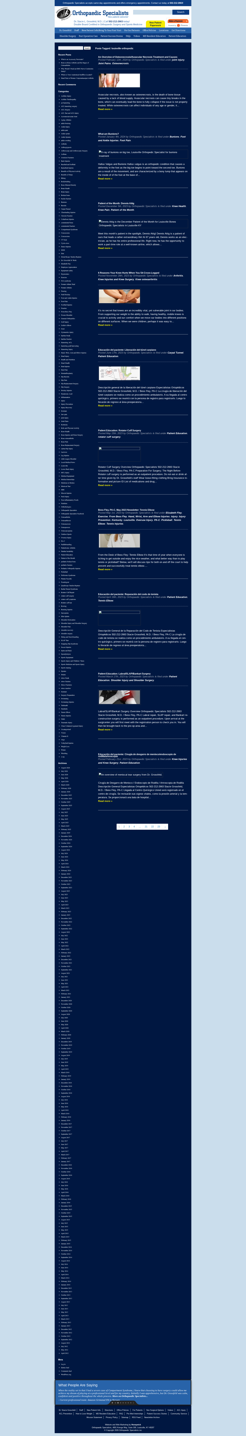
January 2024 (65, 874)
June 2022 (64, 939)
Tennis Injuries (114, 523)
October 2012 (65, 1336)
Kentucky (117, 520)
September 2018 (66, 1093)
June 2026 (64, 774)
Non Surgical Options (155, 1410)
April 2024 (64, 863)
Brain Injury (65, 192)
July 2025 (64, 812)
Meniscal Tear (65, 486)
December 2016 (66, 1165)
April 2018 (64, 1110)
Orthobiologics (66, 507)
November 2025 (66, 798)
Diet (62, 253)
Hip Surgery (65, 387)
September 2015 (66, 1216)
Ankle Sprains (66, 137)
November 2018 (66, 1086)
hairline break (65, 335)
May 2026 (64, 778)
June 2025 (64, 815)
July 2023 (64, 894)
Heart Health (65, 363)
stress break (65, 678)
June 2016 (64, 1185)
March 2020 (65, 1031)
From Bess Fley (118, 516)
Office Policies (149, 30)
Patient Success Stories (112, 36)
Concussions (65, 233)
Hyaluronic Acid (66, 394)
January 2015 (65, 1243)
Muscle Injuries (66, 493)
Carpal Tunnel (175, 352)
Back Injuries (65, 161)
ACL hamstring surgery (69, 106)
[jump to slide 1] (115, 1403)
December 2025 (66, 795)
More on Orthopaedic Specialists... (130, 1396)
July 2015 (64, 1223)
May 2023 (64, 901)
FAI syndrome (66, 281)
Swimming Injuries (67, 702)
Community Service (179, 1414)
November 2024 (66, 839)
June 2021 (64, 980)
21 (146, 826)
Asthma (63, 154)
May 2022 (64, 942)
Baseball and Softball (68, 164)
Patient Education (177, 36)
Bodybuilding (65, 181)
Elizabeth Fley (174, 512)
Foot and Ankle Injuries (69, 298)
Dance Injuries (66, 246)
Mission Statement (94, 1417)
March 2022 (65, 949)
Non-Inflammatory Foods (69, 500)
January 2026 (65, 791)
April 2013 (64, 1315)
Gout (62, 329)
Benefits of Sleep (67, 174)
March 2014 (65, 1278)
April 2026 (64, 781)
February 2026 (66, 788)
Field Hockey (65, 294)
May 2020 (64, 1024)
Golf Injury (65, 322)
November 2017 (66, 1127)
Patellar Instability (67, 551)
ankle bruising (66, 123)
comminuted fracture (68, 226)
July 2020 (64, 1017)
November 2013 (66, 1291)
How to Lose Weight (84, 1414)
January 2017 (65, 1161)
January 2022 (65, 956)
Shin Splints (65, 616)
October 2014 (65, 1254)
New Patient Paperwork (155, 24)
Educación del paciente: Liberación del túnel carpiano (127, 350)
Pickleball (166, 520)
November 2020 (66, 1004)
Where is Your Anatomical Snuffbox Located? (76, 74)
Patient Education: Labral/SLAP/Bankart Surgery (124, 673)
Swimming (64, 698)
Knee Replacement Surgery (70, 445)
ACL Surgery (65, 109)
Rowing (63, 606)
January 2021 (65, 997)
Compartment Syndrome (69, 229)
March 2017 (65, 1154)
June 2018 (64, 1103)
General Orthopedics (68, 318)
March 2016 (65, 1195)
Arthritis (178, 275)
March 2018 (65, 1113)
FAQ (121, 1414)
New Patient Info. (94, 1410)
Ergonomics (65, 274)
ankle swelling (66, 140)
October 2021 (65, 966)
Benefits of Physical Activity (70, 171)
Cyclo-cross (65, 243)
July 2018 (64, 1100)
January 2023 (65, 915)
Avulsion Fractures (67, 157)
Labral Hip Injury (67, 448)
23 (158, 826)
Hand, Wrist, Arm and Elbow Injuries (149, 516)
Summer (64, 691)
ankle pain (64, 130)
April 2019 (64, 1069)
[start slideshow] (110, 1403)
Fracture (64, 308)
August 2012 (65, 1343)
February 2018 (66, 1117)
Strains (63, 674)
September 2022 (66, 928)
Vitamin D (64, 736)
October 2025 (65, 802)
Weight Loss (65, 746)
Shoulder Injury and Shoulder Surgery (132, 680)
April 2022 (64, 946)
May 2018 (64, 1106)
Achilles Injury (66, 96)
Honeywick (136, 1425)
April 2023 (64, 904)
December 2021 (66, 959)
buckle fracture (66, 198)
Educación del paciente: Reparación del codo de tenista (128, 594)
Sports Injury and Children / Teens (72, 661)
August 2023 (65, 891)
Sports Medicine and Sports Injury (72, 664)
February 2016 (66, 1199)
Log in (63, 1364)
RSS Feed (136, 1417)
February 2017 (66, 1158)
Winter (63, 750)
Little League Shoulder (68, 459)
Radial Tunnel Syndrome (69, 589)
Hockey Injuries (66, 390)
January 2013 (65, 1326)
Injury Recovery (66, 407)
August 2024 (65, 850)
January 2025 (65, 833)
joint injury (178, 59)
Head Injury (65, 356)
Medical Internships (67, 479)
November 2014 (66, 1250)
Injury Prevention (67, 404)
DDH (63, 250)
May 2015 (64, 1230)
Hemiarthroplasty (67, 373)
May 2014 (64, 1271)
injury (174, 516)
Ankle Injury (65, 127)
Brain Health (65, 188)
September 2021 (66, 970)
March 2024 (65, 867)
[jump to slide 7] (130, 1403)
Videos (137, 36)
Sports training (66, 668)
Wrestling (64, 753)
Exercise (103, 516)
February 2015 (66, 1240)
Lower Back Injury (67, 469)
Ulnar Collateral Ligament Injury (72, 726)
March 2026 (65, 785)
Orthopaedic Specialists (69, 510)
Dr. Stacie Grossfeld (67, 1410)
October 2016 (65, 1172)
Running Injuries (66, 609)
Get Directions (178, 30)
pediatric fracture (66, 565)
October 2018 (65, 1089)
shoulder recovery (67, 630)
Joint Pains (104, 63)
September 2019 (66, 1052)
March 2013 (65, 1319)
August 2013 (65, 1302)
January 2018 (65, 1120)
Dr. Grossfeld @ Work (68, 260)
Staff (76, 30)
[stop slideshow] (136, 1403)
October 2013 (65, 1295)
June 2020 (64, 1021)
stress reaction (66, 688)
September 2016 (66, 1175)
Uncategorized (66, 729)
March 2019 (65, 1072)
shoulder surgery (66, 633)
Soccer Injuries (66, 647)
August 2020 (65, 1014)
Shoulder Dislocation (68, 620)
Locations (164, 30)
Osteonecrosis (120, 63)
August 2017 (65, 1137)
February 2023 (66, 911)
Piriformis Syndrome (68, 575)
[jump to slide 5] (125, 1403)
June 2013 (64, 1308)
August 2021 (65, 973)
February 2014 (66, 1281)
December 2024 (66, 836)
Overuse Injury (144, 520)
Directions (109, 1410)
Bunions (174, 136)
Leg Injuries (65, 455)
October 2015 (65, 1213)
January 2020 (65, 1038)
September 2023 (66, 887)
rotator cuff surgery (109, 437)
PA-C (157, 520)
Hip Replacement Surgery (69, 383)
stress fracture (65, 681)
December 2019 (66, 1041)
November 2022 (66, 922)
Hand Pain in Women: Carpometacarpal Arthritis (77, 78)
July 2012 (64, 1346)
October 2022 (65, 925)
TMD (63, 719)
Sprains (63, 671)
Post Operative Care (88, 36)
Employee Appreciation (69, 267)
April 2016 (64, 1192)
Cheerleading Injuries (68, 212)
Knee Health (179, 206)
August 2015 (65, 1219)
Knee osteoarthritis (146, 279)
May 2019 (64, 1065)
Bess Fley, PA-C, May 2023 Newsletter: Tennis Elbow (126, 510)
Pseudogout (65, 582)
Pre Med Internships (135, 1414)
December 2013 (66, 1288)
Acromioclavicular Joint (69, 116)
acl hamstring (65, 103)
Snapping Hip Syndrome (69, 644)
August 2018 (65, 1096)
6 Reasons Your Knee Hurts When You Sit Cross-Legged (128, 273)
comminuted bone (67, 222)
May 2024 (64, 860)
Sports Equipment (67, 657)
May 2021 (64, 983)
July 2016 (64, 1182)
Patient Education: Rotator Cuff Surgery (119, 430)
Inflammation (65, 397)
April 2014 (64, 1274)
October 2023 (65, 884)
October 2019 (65, 1048)
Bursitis (63, 205)
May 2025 (64, 819)
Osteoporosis (65, 527)
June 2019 (64, 1062)
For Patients (138, 1410)
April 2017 (64, 1151)
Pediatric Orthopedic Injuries (70, 568)
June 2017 (64, 1144)
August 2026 (65, 768)
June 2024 (64, 857)
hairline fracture (66, 339)
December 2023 (66, 877)
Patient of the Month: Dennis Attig (116, 203)
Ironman (64, 411)
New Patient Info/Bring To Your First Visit (101, 30)
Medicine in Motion (67, 483)
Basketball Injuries (67, 168)
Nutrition (64, 503)
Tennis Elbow (105, 600)
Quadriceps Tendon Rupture (70, 585)
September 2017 (66, 1134)
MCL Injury (65, 472)
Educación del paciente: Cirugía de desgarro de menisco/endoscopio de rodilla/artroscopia (137, 755)
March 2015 (65, 1237)
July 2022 (64, 935)
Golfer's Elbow (66, 325)
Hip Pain (64, 380)
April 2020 (64, 1028)
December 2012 (66, 1329)
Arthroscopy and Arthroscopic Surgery (74, 151)
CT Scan (64, 240)
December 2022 (66, 918)
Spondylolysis (66, 654)
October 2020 (65, 1007)
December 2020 (66, 1000)
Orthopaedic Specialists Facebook (72, 513)
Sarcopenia (64, 613)
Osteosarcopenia (66, 531)
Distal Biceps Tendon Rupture (71, 257)
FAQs (128, 36)
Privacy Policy (112, 1417)
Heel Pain (64, 370)
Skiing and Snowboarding (70, 637)
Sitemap (124, 1417)
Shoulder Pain (66, 626)
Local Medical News (68, 462)
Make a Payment (176, 21)
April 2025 (64, 822)
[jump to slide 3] (120, 1403)
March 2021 (65, 990)
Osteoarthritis (65, 517)
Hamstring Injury (67, 349)
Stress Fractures (66, 685)
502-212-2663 (116, 21)
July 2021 (64, 976)
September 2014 (66, 1257)
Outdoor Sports (66, 534)
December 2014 (66, 1247)
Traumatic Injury (66, 722)
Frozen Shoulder (66, 315)
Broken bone (65, 195)
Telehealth (64, 705)
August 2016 (65, 1178)
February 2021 (66, 993)
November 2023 (66, 880)
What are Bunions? (108, 134)
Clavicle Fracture (66, 216)
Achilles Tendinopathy (68, 99)
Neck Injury (65, 496)
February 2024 (66, 870)
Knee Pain (103, 210)
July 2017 (64, 1141)
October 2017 (65, 1130)
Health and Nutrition (68, 359)
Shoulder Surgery (68, 36)
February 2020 (66, 1035)
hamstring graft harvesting (70, 346)
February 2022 (66, 952)
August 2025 (65, 809)
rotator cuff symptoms (68, 599)
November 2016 (66, 1168)
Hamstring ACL (66, 342)
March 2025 (65, 826)
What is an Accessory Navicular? (72, 59)
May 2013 (64, 1312)
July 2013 (64, 1305)
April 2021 (64, 987)
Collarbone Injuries (67, 219)
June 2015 (64, 1226)
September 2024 (66, 846)
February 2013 (66, 1322)
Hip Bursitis (65, 376)
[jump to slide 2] (118, 1403)
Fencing (63, 291)
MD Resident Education (154, 36)
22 (152, 826)
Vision (63, 733)
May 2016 (64, 1189)
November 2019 (66, 1045)
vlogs (63, 739)
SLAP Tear (65, 640)
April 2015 (64, 1233)
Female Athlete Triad (68, 284)
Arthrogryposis (66, 147)
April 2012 (64, 1353)
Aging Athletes (66, 120)
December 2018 (66, 1082)
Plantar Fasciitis (66, 578)
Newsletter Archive (152, 1417)
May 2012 (64, 1350)
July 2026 (64, 771)
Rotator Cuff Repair (67, 592)
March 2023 (65, 908)
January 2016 (65, 1202)
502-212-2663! (176, 3)
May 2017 (64, 1148)
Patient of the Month (122, 210)
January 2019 (65, 1079)
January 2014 (65, 1284)
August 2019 (65, 1055)
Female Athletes (66, 287)
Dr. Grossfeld (65, 30)
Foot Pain (125, 140)
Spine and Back (66, 650)
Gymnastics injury (67, 332)
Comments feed (66, 1371)
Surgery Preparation (68, 695)
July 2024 (64, 853)
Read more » (105, 109)
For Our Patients (132, 30)
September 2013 (66, 1298)
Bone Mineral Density (68, 185)
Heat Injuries (65, 366)
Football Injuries (66, 305)
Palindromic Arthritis (68, 548)
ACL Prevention (65, 1414)
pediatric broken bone (68, 561)
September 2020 (66, 1011)
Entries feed (65, 1367)
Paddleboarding (66, 544)
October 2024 (65, 843)
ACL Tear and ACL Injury (70, 113)
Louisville (129, 520)
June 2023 (64, 898)
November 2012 (66, 1332)
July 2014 (64, 1264)
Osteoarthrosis (66, 520)
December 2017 (66, 1124)
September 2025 (66, 805)
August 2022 (65, 932)
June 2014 (64, 1267)
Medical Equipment (67, 476)
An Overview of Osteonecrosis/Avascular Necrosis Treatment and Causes (137, 57)
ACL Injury (181, 1410)
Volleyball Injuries (67, 743)
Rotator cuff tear (66, 602)
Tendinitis (64, 709)
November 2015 (66, 1209)
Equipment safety (67, 270)
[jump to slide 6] (128, 1403)
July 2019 (64, 1059)
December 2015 (66, 1206)
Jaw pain (64, 414)
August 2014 (65, 1261)
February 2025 (66, 829)
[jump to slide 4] (123, 1403)
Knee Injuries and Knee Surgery (116, 279)
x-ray (63, 757)
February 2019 (66, 1076)
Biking (63, 178)
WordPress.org (66, 1374)
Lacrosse (64, 452)
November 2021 (66, 963)
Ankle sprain (65, 133)
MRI (62, 489)
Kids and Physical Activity (70, 428)
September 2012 (66, 1339)
